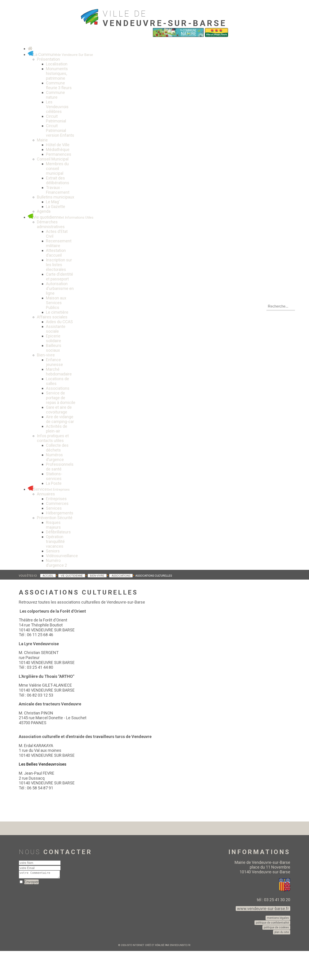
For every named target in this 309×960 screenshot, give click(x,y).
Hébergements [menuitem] (59, 513)
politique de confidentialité (272, 922)
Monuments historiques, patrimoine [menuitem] (57, 73)
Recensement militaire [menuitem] (58, 243)
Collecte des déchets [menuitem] (57, 447)
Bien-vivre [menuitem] (46, 355)
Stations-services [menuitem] (54, 476)
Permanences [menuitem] (58, 154)
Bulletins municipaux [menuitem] (55, 197)
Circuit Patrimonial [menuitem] (56, 118)
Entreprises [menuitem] (56, 498)
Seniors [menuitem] (53, 551)
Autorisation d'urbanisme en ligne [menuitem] (60, 288)
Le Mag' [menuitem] (53, 201)
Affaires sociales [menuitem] (52, 317)
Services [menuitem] (54, 508)
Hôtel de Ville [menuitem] (57, 144)
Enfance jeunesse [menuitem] (54, 362)
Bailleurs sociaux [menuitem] (53, 348)
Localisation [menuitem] (56, 64)
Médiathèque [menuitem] (57, 149)
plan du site (281, 932)
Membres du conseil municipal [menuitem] (57, 168)
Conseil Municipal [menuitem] (53, 159)
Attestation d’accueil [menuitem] (56, 253)
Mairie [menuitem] (42, 140)
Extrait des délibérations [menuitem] (57, 180)
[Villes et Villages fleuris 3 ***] (216, 36)
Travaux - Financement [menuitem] (57, 190)
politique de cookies (276, 927)
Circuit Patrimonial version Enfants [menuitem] (60, 130)
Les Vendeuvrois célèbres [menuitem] (57, 107)
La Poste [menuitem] (54, 483)
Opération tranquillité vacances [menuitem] (55, 541)
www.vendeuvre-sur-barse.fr (263, 908)
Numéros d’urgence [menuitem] (55, 457)
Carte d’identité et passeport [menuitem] (59, 276)
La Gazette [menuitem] (55, 206)
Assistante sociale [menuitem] (55, 329)
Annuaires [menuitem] (46, 494)
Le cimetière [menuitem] (57, 312)
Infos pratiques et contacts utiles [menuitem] (53, 438)
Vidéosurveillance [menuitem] (62, 555)
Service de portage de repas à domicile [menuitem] (60, 398)
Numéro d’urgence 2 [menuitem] (56, 563)
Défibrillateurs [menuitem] (58, 532)
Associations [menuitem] (57, 388)
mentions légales (278, 917)
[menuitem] (30, 48)
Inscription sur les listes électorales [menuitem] (59, 265)
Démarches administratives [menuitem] (51, 224)
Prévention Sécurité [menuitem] (54, 517)
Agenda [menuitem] (43, 211)
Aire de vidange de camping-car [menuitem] (60, 419)
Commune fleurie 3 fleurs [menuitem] (59, 85)
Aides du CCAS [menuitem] (59, 321)
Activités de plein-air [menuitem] (56, 428)
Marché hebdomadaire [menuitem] (59, 371)
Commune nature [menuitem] (55, 95)
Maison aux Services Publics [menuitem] (56, 303)
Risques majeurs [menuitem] (53, 525)
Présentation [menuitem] (48, 59)
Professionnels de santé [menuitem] (60, 466)
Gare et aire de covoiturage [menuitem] (59, 409)
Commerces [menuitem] (57, 503)
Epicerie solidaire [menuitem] (53, 338)
